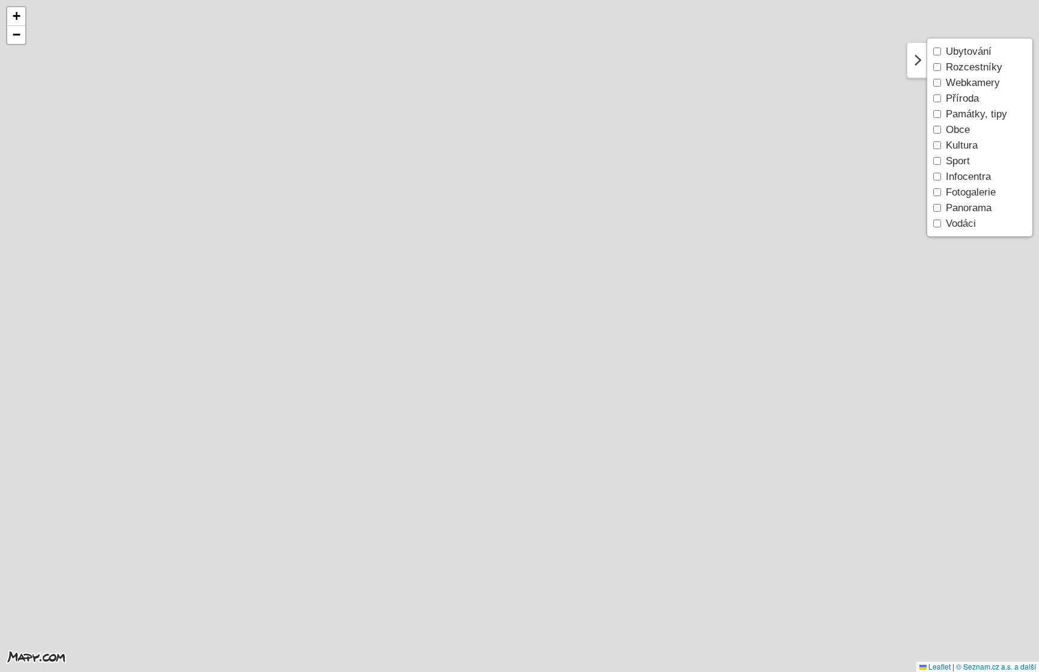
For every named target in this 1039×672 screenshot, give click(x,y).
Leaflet (939, 666)
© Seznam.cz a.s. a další (996, 666)
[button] (16, 16)
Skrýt (917, 60)
